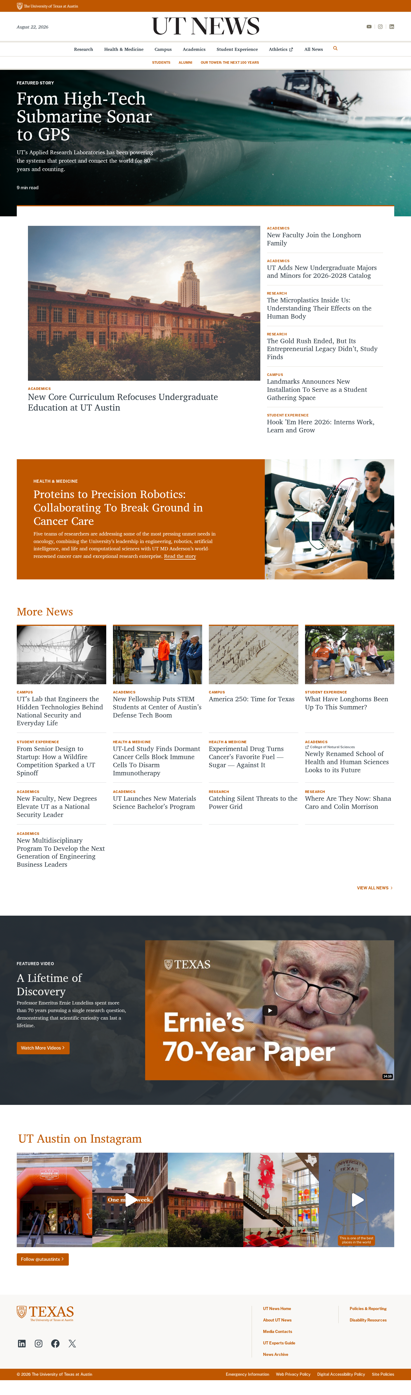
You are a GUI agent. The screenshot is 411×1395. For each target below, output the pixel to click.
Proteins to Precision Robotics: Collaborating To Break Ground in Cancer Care (118, 507)
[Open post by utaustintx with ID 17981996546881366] (54, 1200)
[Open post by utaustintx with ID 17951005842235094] (356, 1200)
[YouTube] (369, 26)
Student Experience (237, 49)
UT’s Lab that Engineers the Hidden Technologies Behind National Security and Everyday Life (60, 711)
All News (313, 49)
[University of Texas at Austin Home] (47, 7)
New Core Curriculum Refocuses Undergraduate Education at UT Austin (123, 402)
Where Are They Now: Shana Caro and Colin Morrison (348, 802)
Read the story (180, 556)
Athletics (278, 49)
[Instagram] (380, 26)
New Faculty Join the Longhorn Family (314, 239)
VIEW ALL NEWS (373, 888)
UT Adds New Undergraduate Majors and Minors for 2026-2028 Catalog (322, 272)
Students (161, 63)
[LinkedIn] (391, 26)
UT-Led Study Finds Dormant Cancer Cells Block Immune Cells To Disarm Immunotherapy (156, 761)
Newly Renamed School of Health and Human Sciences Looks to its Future (347, 762)
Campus (163, 49)
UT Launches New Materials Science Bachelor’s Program (154, 802)
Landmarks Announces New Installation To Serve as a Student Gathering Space (317, 389)
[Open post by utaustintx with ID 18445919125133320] (205, 1200)
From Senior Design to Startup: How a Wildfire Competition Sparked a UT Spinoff (56, 761)
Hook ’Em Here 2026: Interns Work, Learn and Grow (321, 426)
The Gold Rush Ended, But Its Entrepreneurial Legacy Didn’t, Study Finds (322, 349)
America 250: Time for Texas (253, 699)
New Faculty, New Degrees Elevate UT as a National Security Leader (57, 806)
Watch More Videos (41, 1048)
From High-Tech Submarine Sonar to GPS (84, 115)
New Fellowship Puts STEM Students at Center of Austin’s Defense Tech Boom (157, 707)
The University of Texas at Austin (62, 1374)
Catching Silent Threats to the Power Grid (253, 802)
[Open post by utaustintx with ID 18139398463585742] (281, 1200)
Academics (194, 49)
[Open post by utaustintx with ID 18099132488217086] (130, 1200)
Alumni (185, 63)
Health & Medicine (123, 49)
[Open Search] (335, 48)
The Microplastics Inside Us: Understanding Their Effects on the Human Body (319, 308)
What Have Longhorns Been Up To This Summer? (346, 703)
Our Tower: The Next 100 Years (230, 63)
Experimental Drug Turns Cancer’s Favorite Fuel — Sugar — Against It (246, 757)
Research (83, 49)
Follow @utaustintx (40, 1259)
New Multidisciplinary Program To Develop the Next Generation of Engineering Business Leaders (61, 852)
